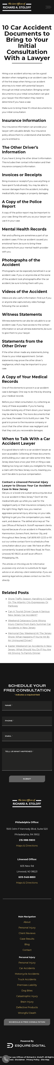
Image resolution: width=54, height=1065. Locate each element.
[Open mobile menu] (48, 7)
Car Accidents (27, 968)
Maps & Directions (27, 882)
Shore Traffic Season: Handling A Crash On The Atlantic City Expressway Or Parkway (30, 602)
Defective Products (27, 1007)
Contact (27, 950)
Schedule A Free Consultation (27, 1022)
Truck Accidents (27, 979)
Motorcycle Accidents (27, 973)
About (27, 922)
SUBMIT (27, 779)
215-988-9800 (27, 840)
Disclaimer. (20, 1060)
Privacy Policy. (33, 1060)
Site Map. (45, 1060)
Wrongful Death (27, 1013)
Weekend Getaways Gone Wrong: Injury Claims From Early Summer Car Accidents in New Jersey (29, 624)
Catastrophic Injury (27, 996)
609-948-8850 (27, 877)
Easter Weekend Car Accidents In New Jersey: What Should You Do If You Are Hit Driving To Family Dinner (30, 650)
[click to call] (6, 1059)
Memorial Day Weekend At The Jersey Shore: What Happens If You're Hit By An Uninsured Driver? (29, 637)
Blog (27, 944)
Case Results (27, 938)
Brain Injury (27, 1001)
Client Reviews (27, 933)
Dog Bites (27, 990)
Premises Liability (27, 985)
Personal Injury (27, 927)
